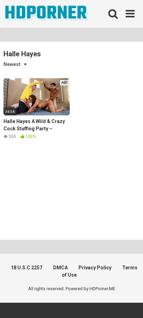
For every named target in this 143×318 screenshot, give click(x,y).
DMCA (60, 267)
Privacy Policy (94, 267)
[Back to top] (130, 304)
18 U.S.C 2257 (26, 267)
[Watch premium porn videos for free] (46, 13)
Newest (11, 64)
